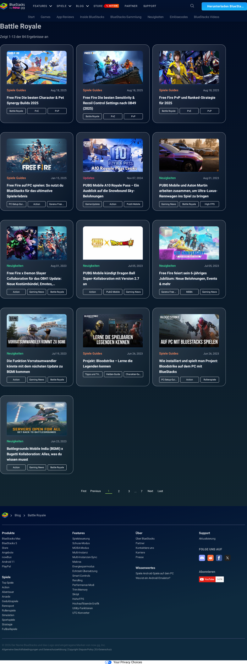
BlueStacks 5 (9, 543)
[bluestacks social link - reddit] (210, 558)
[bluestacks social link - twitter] (227, 558)
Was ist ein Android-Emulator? (153, 578)
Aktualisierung (207, 538)
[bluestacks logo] (12, 6)
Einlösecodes (179, 17)
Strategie (7, 624)
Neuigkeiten (156, 17)
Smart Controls (81, 575)
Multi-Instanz (80, 552)
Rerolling (77, 580)
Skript (75, 594)
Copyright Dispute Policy (81, 649)
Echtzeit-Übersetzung (84, 571)
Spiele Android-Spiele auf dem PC (155, 573)
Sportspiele (8, 619)
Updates (88, 178)
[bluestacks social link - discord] (202, 558)
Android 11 (8, 561)
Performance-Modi (83, 584)
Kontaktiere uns (145, 547)
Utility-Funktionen (82, 608)
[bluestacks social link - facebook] (219, 558)
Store (106, 6)
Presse (140, 557)
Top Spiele (8, 582)
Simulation (8, 615)
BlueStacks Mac (11, 538)
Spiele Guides (16, 90)
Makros (76, 561)
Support (149, 6)
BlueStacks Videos (206, 17)
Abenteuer (8, 591)
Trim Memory (80, 589)
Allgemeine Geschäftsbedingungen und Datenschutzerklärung (34, 649)
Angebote (7, 552)
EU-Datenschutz (103, 649)
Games (45, 17)
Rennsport (8, 605)
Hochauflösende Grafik (85, 603)
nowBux (7, 557)
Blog (80, 6)
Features (40, 6)
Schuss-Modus (81, 543)
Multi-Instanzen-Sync (84, 557)
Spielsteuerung (81, 538)
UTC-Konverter (80, 612)
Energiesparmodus (83, 566)
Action (5, 587)
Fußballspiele (9, 629)
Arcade (6, 596)
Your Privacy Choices (127, 662)
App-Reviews (65, 17)
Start (31, 17)
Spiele (61, 6)
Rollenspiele (9, 610)
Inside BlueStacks (92, 17)
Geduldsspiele (10, 601)
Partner (131, 6)
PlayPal (6, 566)
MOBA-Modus (80, 547)
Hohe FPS (78, 598)
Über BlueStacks (145, 538)
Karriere (140, 552)
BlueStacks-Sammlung (125, 17)
